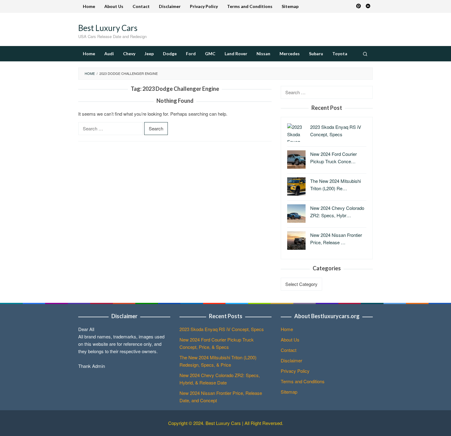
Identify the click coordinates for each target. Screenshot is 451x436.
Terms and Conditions (303, 381)
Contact (288, 350)
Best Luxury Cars (107, 28)
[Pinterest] (358, 6)
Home (287, 329)
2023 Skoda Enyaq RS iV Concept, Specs (221, 329)
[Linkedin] (368, 6)
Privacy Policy (295, 371)
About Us (290, 339)
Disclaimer (291, 360)
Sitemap (289, 391)
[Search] (365, 53)
